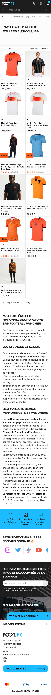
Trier (43, 48)
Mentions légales (12, 640)
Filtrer (31, 48)
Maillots (19, 17)
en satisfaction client (10, 523)
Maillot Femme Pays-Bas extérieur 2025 (37, 166)
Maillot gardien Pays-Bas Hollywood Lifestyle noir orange (12, 167)
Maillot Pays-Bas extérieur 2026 (9, 124)
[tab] (25, 36)
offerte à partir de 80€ (25, 523)
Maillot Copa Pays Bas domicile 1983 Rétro (37, 208)
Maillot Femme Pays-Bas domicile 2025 (11, 249)
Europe (46, 17)
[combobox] (29, 10)
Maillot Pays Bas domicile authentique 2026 (37, 250)
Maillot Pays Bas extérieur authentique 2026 (37, 125)
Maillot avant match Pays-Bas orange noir (11, 291)
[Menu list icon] (3, 10)
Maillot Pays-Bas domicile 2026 (9, 84)
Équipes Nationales (33, 17)
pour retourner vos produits (41, 523)
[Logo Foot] (13, 3)
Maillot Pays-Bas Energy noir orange (36, 84)
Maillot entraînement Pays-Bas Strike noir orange (11, 209)
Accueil (11, 17)
